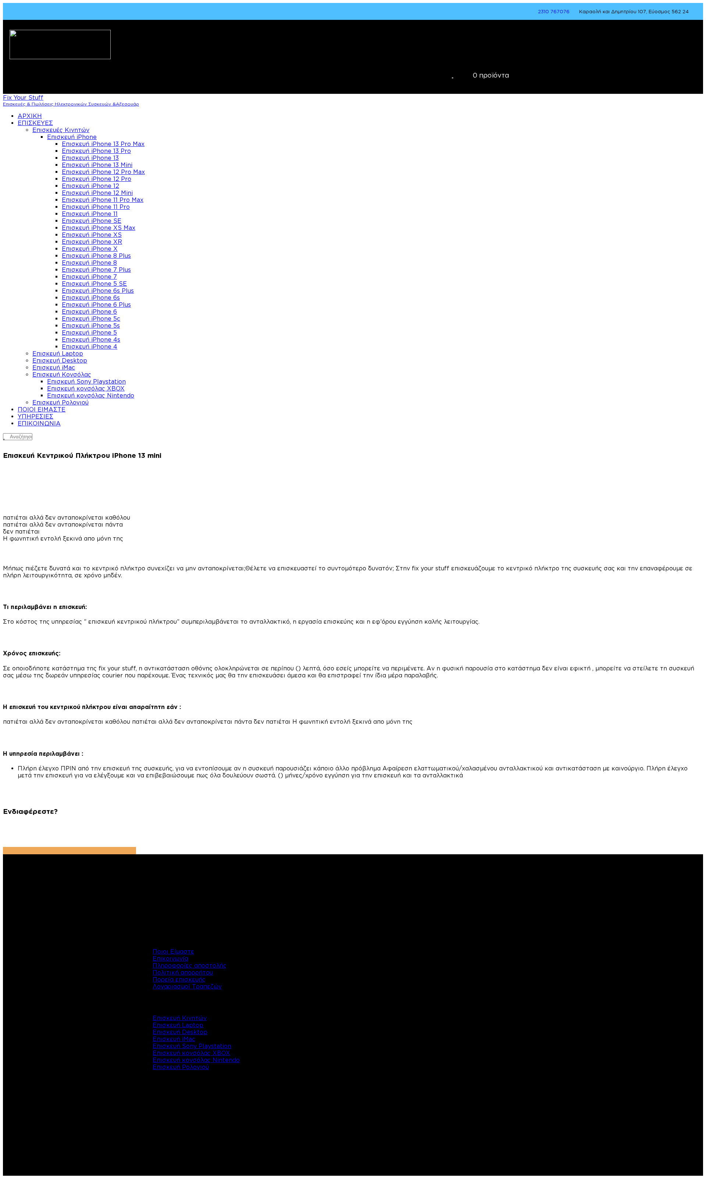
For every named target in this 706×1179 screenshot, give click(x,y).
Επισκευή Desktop (180, 1032)
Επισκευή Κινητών (180, 1018)
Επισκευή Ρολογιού (181, 1067)
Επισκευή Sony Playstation (192, 1046)
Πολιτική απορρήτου (183, 972)
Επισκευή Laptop (178, 1025)
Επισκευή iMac (174, 1039)
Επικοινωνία (170, 958)
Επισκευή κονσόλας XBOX (191, 1053)
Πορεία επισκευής (179, 979)
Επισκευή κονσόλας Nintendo (196, 1060)
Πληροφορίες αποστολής (190, 965)
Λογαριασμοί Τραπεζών (187, 986)
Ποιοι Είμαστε (173, 951)
